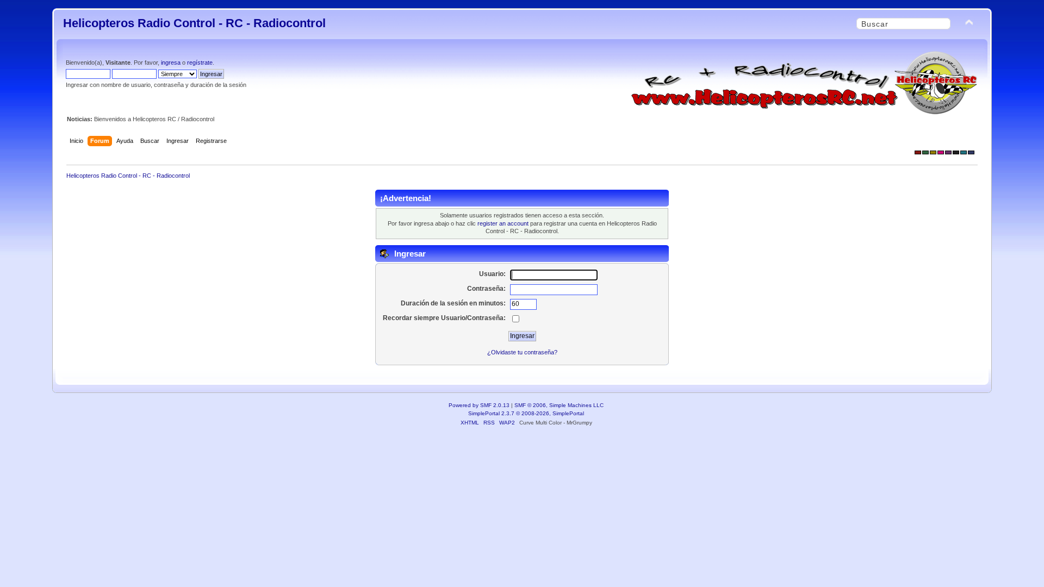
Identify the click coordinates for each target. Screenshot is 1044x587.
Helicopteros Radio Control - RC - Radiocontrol (194, 23)
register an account (503, 223)
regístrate (200, 62)
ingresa (171, 62)
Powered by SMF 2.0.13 (479, 405)
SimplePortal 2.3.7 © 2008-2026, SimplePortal (526, 413)
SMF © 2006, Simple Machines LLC (559, 405)
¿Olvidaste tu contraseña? (522, 352)
